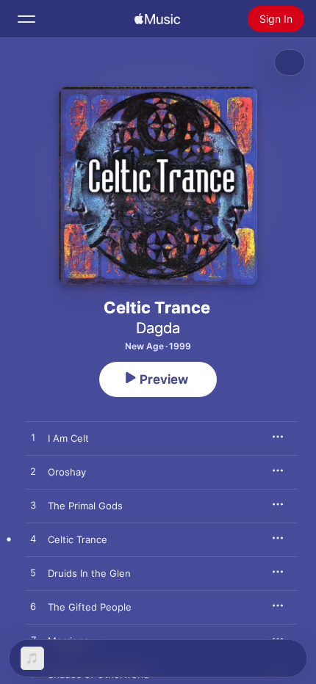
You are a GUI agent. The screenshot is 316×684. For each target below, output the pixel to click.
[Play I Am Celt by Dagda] (33, 438)
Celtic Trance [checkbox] (77, 539)
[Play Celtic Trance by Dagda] (33, 539)
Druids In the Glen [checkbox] (89, 573)
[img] (157, 19)
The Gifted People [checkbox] (90, 607)
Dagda (158, 328)
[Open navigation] (26, 19)
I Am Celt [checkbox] (68, 438)
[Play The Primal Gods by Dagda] (33, 505)
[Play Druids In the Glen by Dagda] (33, 573)
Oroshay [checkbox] (67, 472)
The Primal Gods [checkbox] (85, 506)
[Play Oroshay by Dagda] (33, 472)
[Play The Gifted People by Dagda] (33, 607)
